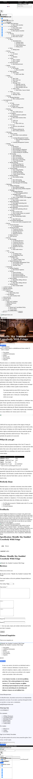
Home (1, 319)
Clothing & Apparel (8, 319)
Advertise (26, 1)
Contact (25, 3)
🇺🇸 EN (8, 3)
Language (5, 1)
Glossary (20, 3)
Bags (14, 319)
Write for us (20, 1)
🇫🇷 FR (8, 6)
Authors (30, 3)
